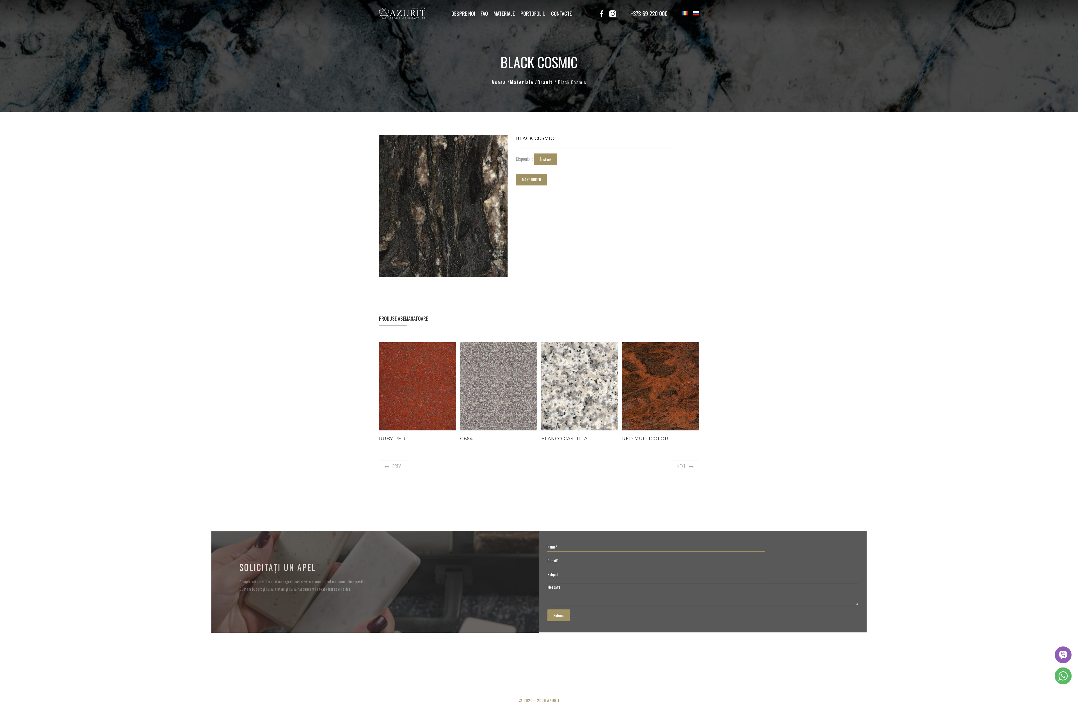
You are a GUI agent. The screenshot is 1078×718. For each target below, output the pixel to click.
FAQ (484, 13)
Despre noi (463, 13)
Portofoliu (532, 13)
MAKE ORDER (531, 179)
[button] (502, 139)
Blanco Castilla (564, 438)
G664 (466, 438)
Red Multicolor (645, 438)
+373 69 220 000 (649, 13)
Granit (545, 82)
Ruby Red (392, 438)
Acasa (500, 82)
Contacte (561, 13)
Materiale (504, 13)
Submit (558, 615)
